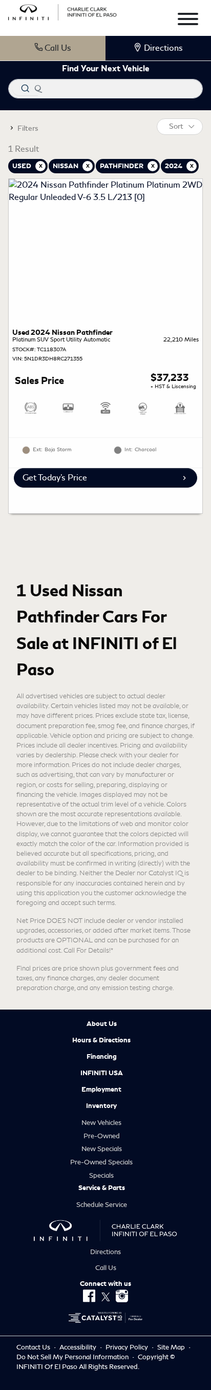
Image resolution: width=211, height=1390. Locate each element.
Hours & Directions (101, 1040)
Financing (102, 1057)
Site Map (171, 1347)
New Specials (101, 1149)
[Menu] (188, 20)
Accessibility (78, 1347)
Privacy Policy (128, 1347)
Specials (101, 1175)
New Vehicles (101, 1122)
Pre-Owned (101, 1136)
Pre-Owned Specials (101, 1162)
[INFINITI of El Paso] (62, 10)
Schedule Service (101, 1204)
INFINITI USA (101, 1073)
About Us (102, 1024)
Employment (101, 1089)
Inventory (101, 1106)
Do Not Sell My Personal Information (73, 1357)
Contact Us (34, 1347)
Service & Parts (101, 1188)
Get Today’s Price (55, 477)
